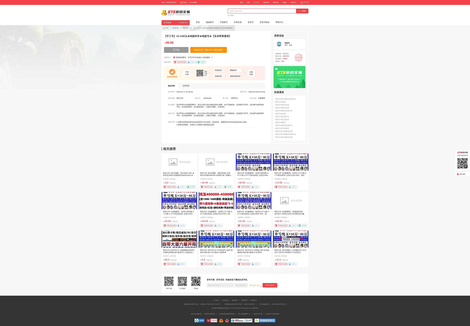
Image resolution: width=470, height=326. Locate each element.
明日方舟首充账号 (282, 120)
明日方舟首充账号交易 (284, 137)
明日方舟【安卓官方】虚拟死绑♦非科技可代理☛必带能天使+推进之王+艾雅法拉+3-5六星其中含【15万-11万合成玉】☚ (179, 252)
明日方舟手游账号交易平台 (285, 134)
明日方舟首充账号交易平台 (285, 99)
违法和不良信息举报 (272, 314)
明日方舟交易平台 (282, 117)
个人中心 (256, 2)
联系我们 (226, 300)
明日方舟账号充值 (282, 105)
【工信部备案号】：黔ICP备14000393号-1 (273, 304)
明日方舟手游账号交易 (284, 131)
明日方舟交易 (280, 114)
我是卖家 (276, 2)
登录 (241, 2)
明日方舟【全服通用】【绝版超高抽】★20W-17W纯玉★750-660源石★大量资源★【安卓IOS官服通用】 (290, 214)
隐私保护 (235, 300)
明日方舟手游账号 (282, 128)
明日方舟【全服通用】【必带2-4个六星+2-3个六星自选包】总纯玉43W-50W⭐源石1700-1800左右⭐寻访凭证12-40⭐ (216, 214)
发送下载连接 (269, 285)
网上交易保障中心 (244, 314)
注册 (248, 2)
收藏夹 (284, 2)
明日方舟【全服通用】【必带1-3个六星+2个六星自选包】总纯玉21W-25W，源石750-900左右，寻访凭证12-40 (290, 175)
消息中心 (294, 2)
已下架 (176, 50)
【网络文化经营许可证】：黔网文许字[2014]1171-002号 (201, 304)
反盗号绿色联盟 (196, 314)
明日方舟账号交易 (282, 108)
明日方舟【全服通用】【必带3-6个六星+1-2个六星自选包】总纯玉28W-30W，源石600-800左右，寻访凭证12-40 (253, 214)
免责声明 (244, 300)
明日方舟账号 (280, 122)
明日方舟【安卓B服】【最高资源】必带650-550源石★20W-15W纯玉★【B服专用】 (215, 175)
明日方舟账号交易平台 (284, 125)
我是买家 (266, 2)
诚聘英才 (254, 300)
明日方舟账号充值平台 (284, 111)
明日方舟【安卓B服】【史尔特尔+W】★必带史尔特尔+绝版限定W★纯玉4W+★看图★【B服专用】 (179, 175)
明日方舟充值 (280, 102)
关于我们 (216, 300)
